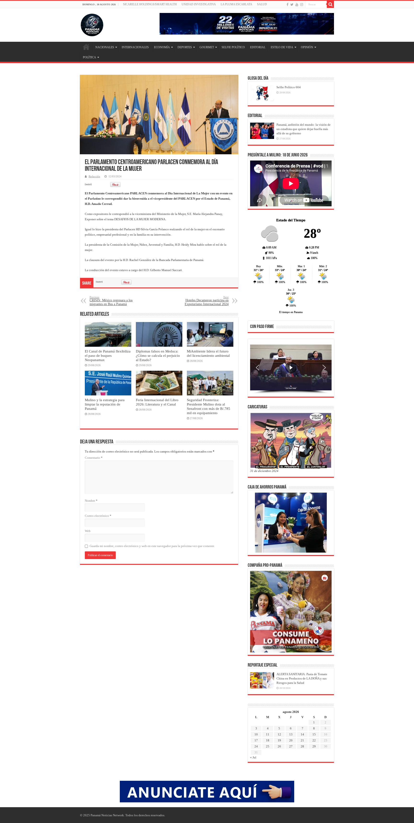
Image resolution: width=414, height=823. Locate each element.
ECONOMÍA (162, 47)
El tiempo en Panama (291, 311)
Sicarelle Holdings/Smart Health (150, 4)
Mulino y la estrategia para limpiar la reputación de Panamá (105, 404)
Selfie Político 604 (288, 87)
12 (279, 734)
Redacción (94, 176)
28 (302, 746)
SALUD (262, 4)
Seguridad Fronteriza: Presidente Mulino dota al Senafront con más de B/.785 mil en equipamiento (208, 406)
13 (291, 734)
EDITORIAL (257, 47)
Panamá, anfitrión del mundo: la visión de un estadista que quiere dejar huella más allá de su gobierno (303, 129)
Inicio (86, 47)
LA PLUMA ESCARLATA (236, 4)
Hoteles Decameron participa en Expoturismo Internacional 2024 (207, 301)
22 (314, 740)
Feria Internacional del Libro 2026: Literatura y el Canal (157, 402)
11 (267, 734)
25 (267, 746)
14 (302, 734)
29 (314, 746)
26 (279, 746)
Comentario (94, 457)
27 (291, 746)
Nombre (91, 500)
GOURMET (207, 47)
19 (279, 740)
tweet (88, 184)
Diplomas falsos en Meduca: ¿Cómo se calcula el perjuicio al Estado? (158, 355)
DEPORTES (185, 47)
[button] (257, 367)
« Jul (253, 757)
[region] (291, 369)
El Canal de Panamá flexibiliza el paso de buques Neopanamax (108, 355)
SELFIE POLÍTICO (233, 47)
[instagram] (302, 4)
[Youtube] (297, 4)
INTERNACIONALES (135, 47)
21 (302, 740)
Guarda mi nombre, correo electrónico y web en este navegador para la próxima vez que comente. (152, 546)
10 (256, 734)
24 (256, 746)
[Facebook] (287, 4)
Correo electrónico (98, 516)
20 (291, 740)
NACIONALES (104, 47)
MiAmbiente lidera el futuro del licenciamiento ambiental (208, 353)
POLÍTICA (89, 57)
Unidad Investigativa (199, 4)
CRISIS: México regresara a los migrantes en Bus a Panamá (111, 301)
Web (88, 531)
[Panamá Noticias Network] (92, 24)
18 (267, 740)
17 (256, 740)
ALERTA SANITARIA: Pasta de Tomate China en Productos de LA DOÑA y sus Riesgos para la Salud (301, 678)
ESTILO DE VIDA (282, 47)
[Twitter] (292, 4)
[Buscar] (330, 4)
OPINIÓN (307, 47)
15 (314, 734)
